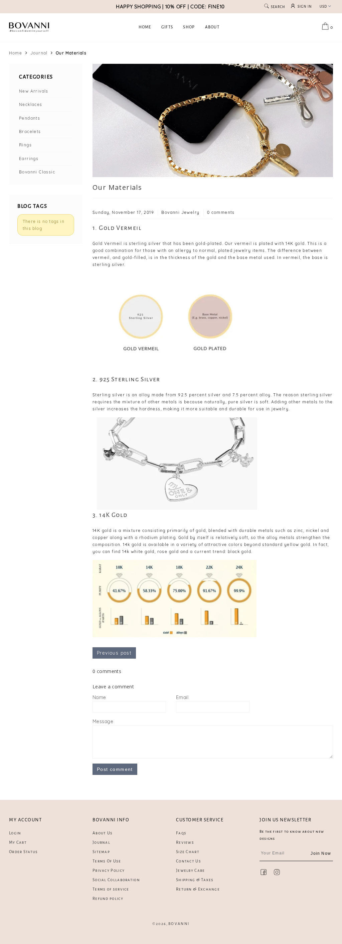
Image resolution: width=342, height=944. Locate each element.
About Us (103, 833)
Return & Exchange (198, 889)
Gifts (167, 27)
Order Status (23, 852)
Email (182, 697)
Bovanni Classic (37, 171)
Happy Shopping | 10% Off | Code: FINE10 (170, 6)
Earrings (28, 158)
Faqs (181, 833)
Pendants (29, 118)
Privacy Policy (109, 870)
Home (145, 27)
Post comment (115, 769)
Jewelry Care (190, 870)
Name (99, 697)
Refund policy (108, 899)
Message (103, 721)
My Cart (18, 842)
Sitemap (101, 852)
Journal (38, 52)
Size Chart (187, 852)
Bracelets (30, 131)
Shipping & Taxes (195, 880)
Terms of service (111, 889)
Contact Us (188, 861)
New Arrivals (33, 91)
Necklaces (30, 104)
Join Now (321, 853)
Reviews (185, 842)
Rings (25, 144)
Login (15, 833)
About (212, 27)
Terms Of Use (107, 861)
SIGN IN (305, 6)
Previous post (114, 653)
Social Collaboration (116, 880)
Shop (189, 27)
